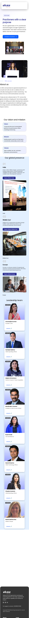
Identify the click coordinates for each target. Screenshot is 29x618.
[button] (14, 317)
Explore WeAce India (9, 178)
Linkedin (9, 328)
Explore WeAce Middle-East (10, 229)
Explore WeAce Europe (9, 274)
